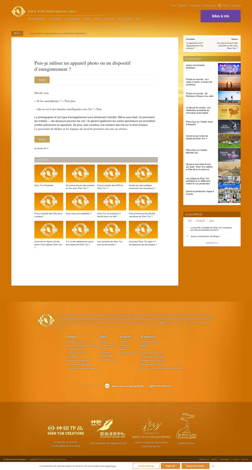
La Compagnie (72, 18)
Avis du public (125, 18)
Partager (42, 80)
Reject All (170, 465)
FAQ (138, 18)
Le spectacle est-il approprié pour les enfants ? (194, 45)
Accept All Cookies (195, 465)
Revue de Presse (107, 359)
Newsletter (182, 5)
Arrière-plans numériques (152, 356)
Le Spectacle (55, 18)
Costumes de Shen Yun (151, 352)
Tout (190, 220)
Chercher (225, 5)
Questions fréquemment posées (82, 367)
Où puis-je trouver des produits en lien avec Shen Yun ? (227, 45)
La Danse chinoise (149, 341)
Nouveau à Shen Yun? (77, 341)
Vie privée (235, 459)
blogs (122, 349)
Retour (18, 33)
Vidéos (98, 18)
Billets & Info (220, 16)
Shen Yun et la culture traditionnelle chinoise (161, 367)
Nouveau (110, 18)
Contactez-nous (209, 5)
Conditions (214, 459)
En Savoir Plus (195, 5)
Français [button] (235, 5)
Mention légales (224, 459)
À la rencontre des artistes (79, 364)
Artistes (87, 18)
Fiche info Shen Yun (76, 352)
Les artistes (104, 352)
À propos (71, 337)
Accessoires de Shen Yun (152, 360)
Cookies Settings (146, 465)
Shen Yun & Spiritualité (78, 360)
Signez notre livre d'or (160, 386)
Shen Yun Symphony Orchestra (82, 345)
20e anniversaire (36, 18)
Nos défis (71, 356)
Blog (212, 220)
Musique (144, 345)
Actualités (200, 220)
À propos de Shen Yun (107, 347)
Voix (142, 349)
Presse (173, 5)
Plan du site (245, 459)
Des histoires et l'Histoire (151, 364)
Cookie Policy (110, 466)
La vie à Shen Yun (75, 349)
